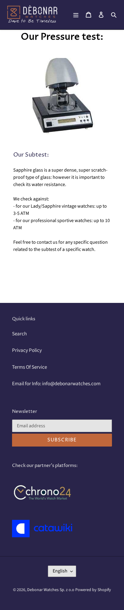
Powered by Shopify (93, 590)
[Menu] (76, 15)
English (60, 571)
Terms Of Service (29, 367)
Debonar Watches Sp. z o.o (51, 590)
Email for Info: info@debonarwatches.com (56, 383)
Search (19, 333)
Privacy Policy (27, 350)
